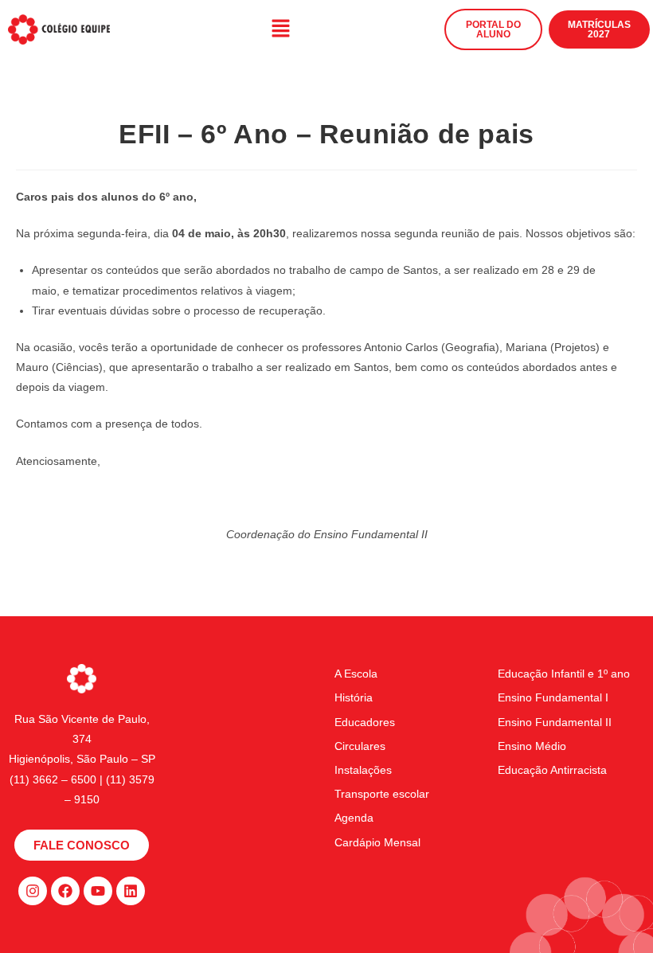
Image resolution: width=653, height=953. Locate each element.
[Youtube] (98, 891)
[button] (280, 29)
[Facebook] (65, 891)
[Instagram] (32, 891)
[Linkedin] (130, 891)
